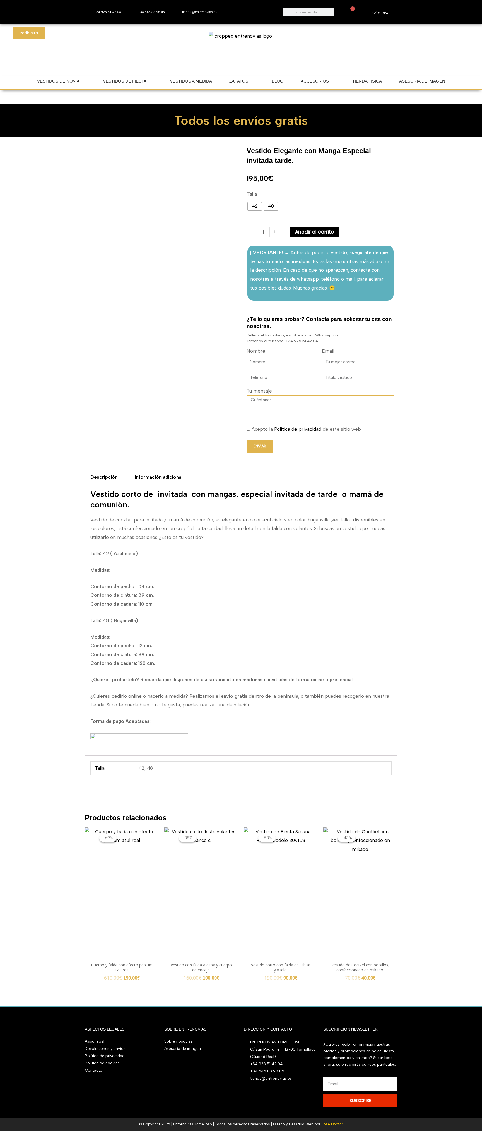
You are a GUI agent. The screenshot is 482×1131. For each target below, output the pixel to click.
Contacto (93, 1070)
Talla (252, 194)
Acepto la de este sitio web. (307, 429)
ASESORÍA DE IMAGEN (422, 81)
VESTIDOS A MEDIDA (191, 81)
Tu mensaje (259, 391)
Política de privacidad (297, 429)
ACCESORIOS (315, 81)
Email (328, 351)
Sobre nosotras (178, 1041)
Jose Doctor (332, 1124)
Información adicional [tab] (158, 477)
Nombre (256, 351)
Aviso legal (94, 1041)
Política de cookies (102, 1063)
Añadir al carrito (314, 231)
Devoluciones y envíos (105, 1048)
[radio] (255, 206)
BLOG (277, 81)
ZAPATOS (238, 81)
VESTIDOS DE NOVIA (58, 81)
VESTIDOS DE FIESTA (124, 81)
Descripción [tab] (103, 477)
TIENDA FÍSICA (367, 81)
